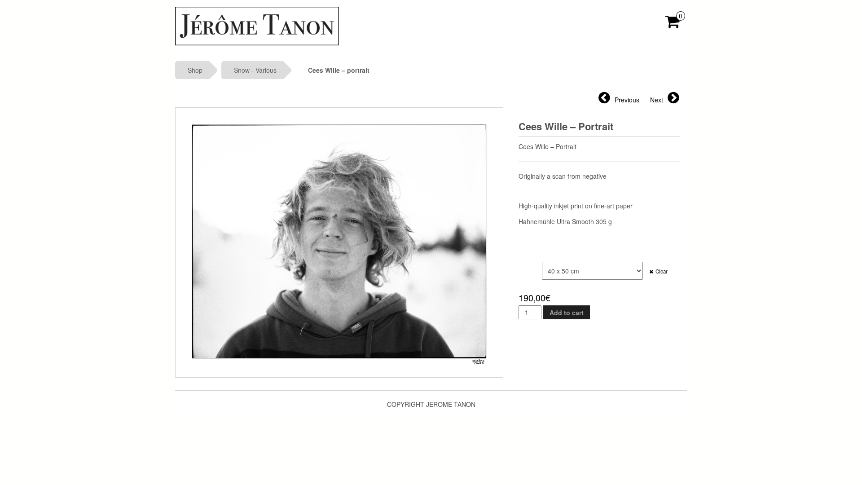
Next (656, 99)
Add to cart (567, 312)
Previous (627, 99)
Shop (195, 70)
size (526, 266)
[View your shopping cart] (672, 24)
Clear (661, 271)
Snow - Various (255, 70)
